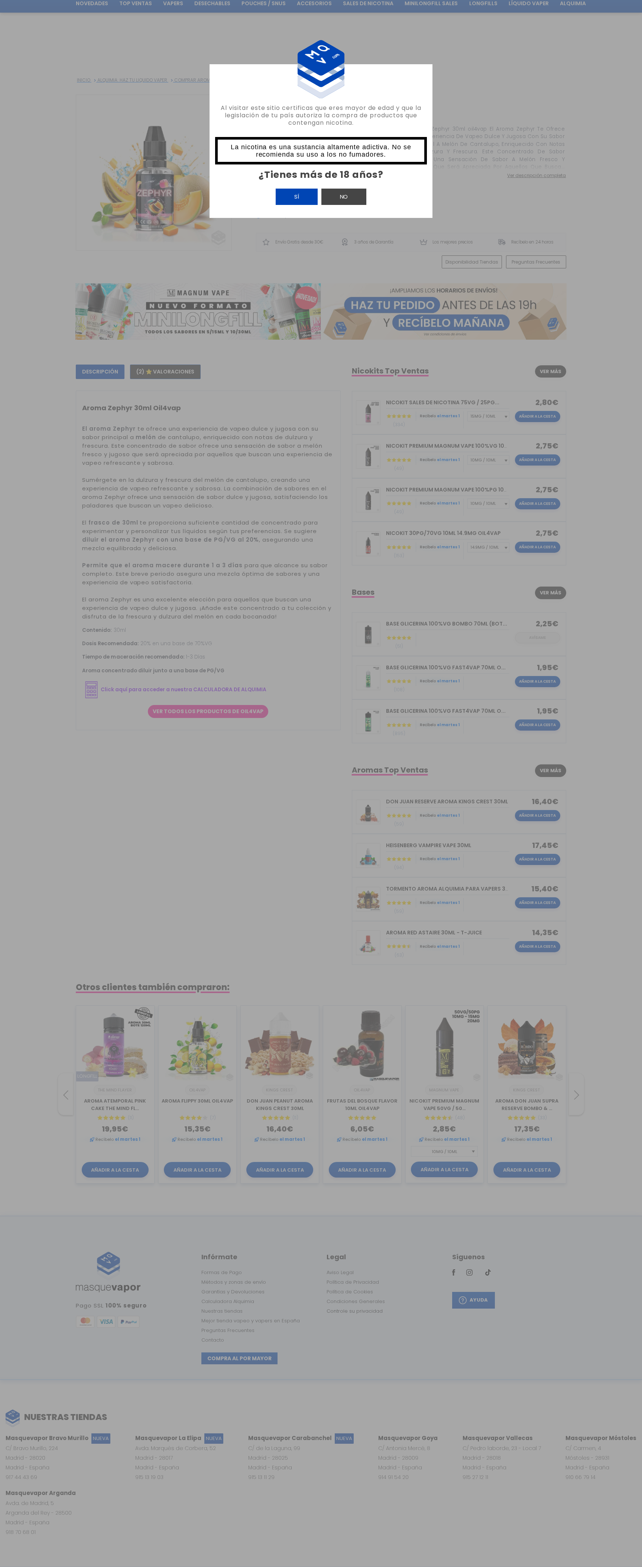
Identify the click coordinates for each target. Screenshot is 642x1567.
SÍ (296, 196)
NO (344, 196)
